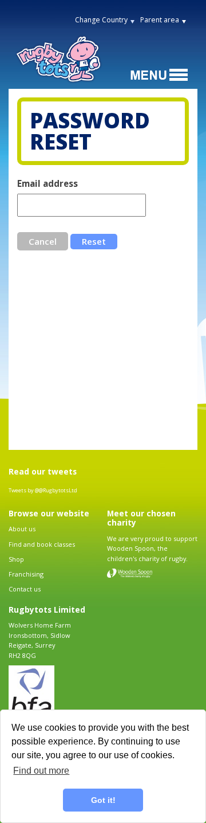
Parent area (159, 20)
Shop (16, 559)
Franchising (26, 574)
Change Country (101, 20)
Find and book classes (42, 544)
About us (22, 528)
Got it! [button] (103, 800)
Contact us (25, 589)
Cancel (43, 241)
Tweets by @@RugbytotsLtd (43, 490)
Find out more (41, 770)
